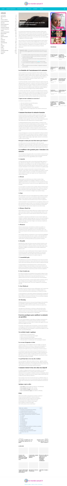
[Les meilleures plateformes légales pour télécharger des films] (62, 98)
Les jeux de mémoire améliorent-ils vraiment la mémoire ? (29, 397)
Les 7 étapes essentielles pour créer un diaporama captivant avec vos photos (26, 441)
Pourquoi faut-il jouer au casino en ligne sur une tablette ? (54, 55)
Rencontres (3, 41)
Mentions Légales (28, 484)
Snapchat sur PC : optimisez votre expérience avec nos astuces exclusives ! (42, 441)
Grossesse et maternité (5, 27)
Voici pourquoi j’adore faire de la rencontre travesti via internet (62, 79)
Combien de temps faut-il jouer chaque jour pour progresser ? (30, 398)
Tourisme (2, 48)
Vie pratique (3, 51)
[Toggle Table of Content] (40, 408)
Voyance (2, 53)
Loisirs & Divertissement (5, 32)
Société (2, 47)
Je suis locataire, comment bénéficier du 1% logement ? (33, 456)
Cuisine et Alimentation (5, 21)
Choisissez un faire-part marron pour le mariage (54, 68)
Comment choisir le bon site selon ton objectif (28, 430)
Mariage (2, 35)
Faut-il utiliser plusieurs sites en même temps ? (27, 403)
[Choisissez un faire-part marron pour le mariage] (54, 63)
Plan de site (40, 484)
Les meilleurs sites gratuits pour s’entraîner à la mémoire (30, 414)
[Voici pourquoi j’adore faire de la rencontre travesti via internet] (62, 75)
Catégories (35, 8)
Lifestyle (29, 8)
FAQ (20, 432)
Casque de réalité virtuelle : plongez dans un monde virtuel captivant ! (23, 471)
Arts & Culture (3, 15)
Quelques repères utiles (24, 431)
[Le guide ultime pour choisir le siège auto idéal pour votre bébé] (62, 63)
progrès (38, 61)
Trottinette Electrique (21, 8)
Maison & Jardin (3, 33)
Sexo (1, 44)
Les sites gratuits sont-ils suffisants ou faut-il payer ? (28, 401)
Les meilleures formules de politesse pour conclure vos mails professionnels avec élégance (54, 103)
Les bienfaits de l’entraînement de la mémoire (28, 409)
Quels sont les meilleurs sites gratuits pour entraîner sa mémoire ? (30, 395)
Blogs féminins (3, 16)
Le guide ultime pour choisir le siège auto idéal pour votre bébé (62, 68)
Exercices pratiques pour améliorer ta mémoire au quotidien (30, 426)
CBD (1, 18)
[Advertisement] (8, 72)
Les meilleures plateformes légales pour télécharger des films (62, 103)
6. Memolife (23, 420)
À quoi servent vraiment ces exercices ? (27, 410)
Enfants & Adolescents (5, 24)
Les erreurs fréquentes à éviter (25, 428)
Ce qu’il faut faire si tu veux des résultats (27, 429)
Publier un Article (34, 484)
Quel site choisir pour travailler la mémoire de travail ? (28, 399)
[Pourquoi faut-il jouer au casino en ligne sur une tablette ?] (54, 51)
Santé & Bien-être (4, 42)
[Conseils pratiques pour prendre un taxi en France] (62, 86)
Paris (2, 38)
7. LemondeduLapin (24, 421)
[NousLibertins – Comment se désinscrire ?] (54, 86)
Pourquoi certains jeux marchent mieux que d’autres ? (29, 413)
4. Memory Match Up (24, 418)
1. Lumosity (23, 415)
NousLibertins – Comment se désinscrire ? (54, 91)
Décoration (3, 22)
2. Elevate (22, 416)
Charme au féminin (4, 19)
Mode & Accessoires (4, 36)
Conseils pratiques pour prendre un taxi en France (62, 91)
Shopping (2, 45)
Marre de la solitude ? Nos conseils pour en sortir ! (54, 79)
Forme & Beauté (3, 25)
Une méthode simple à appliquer (26, 427)
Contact (41, 8)
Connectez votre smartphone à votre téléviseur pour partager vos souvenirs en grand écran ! (23, 457)
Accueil (3, 8)
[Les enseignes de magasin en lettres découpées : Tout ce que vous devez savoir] (62, 51)
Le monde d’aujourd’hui (10, 8)
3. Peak (22, 417)
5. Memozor (23, 419)
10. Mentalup (24, 425)
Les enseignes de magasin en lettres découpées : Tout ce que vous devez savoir (62, 56)
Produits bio (3, 39)
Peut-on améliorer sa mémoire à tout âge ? (26, 402)
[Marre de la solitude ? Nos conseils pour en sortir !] (54, 75)
